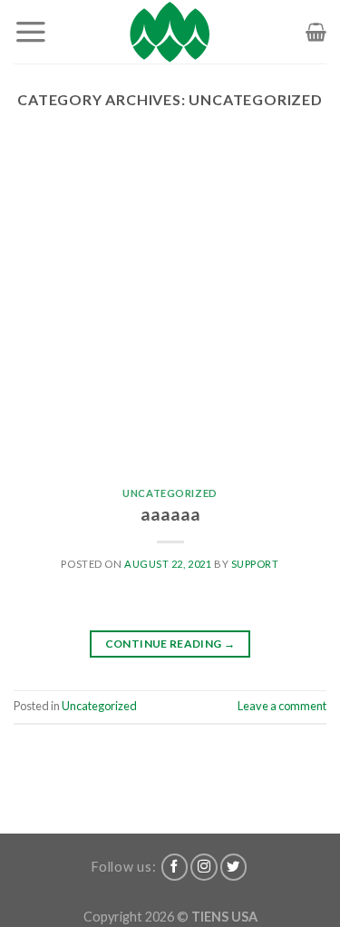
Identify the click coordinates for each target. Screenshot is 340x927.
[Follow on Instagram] (204, 867)
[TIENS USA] (170, 31)
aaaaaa (170, 513)
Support (255, 564)
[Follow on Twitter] (234, 867)
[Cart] (316, 32)
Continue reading (170, 643)
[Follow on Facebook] (175, 867)
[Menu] (31, 32)
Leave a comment (282, 705)
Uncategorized (169, 493)
